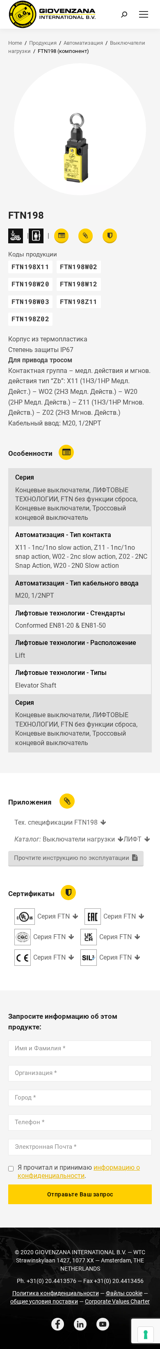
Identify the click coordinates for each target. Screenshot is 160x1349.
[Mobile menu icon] (143, 14)
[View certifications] (110, 236)
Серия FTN (53, 916)
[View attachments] (85, 236)
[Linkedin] (80, 1324)
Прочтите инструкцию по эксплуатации (71, 858)
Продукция (43, 43)
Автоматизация (83, 43)
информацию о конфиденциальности (79, 1172)
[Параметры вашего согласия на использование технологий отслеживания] (145, 1334)
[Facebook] (57, 1324)
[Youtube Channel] (102, 1324)
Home (15, 43)
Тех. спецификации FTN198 (56, 822)
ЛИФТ (132, 839)
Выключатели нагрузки (79, 839)
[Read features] (61, 236)
